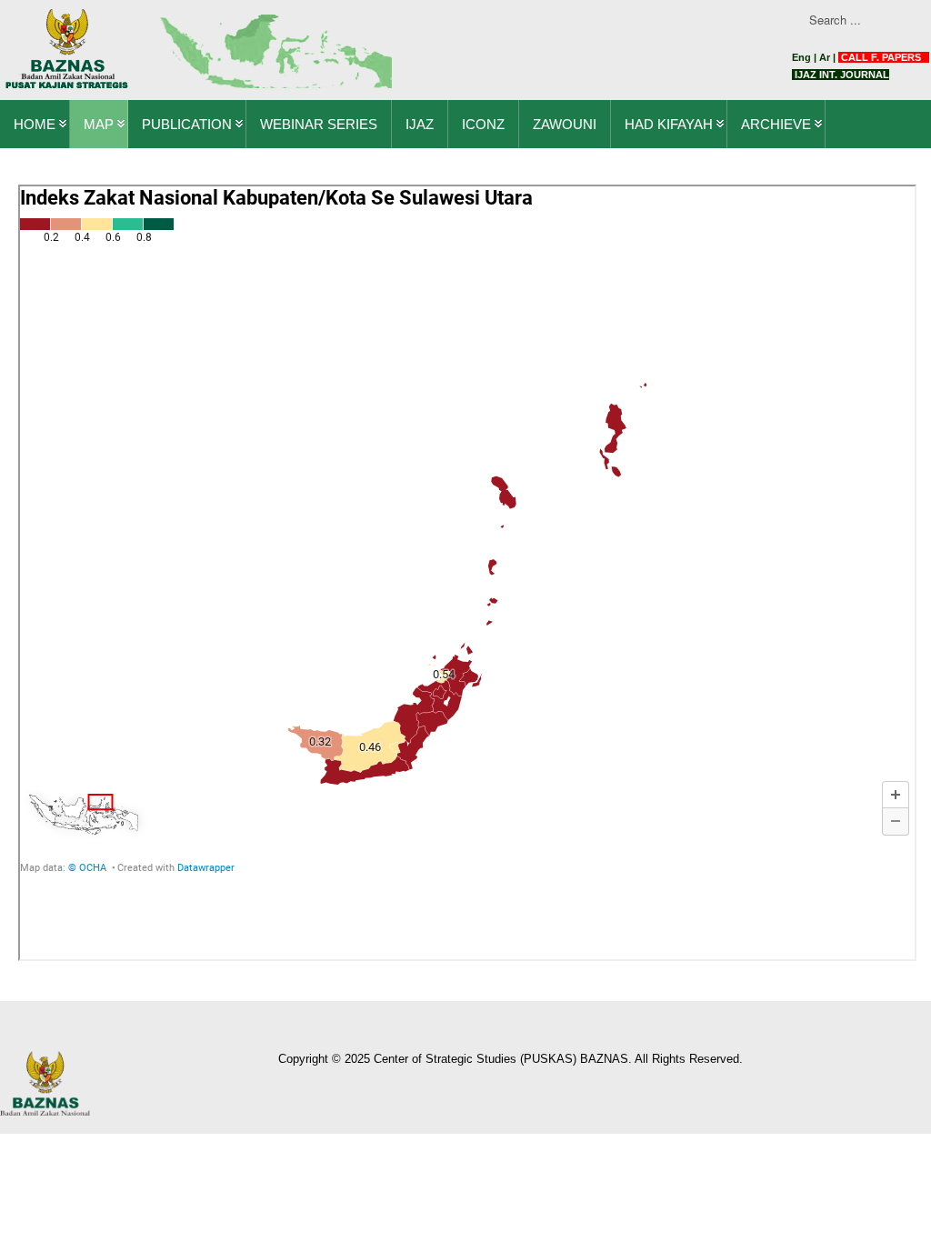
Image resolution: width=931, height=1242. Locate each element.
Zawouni (564, 124)
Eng (801, 57)
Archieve (776, 124)
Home (34, 124)
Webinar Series (318, 124)
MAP (99, 124)
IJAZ (419, 124)
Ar (824, 57)
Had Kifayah (669, 124)
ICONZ (483, 124)
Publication (187, 124)
